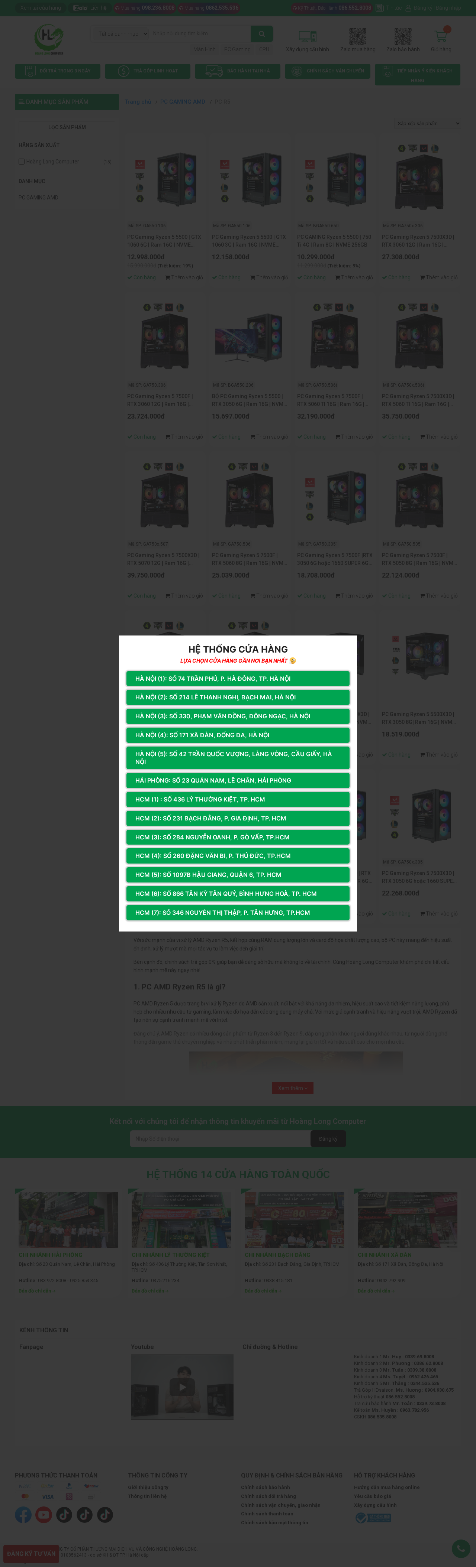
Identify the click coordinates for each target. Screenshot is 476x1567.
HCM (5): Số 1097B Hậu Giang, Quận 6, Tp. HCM (208, 874)
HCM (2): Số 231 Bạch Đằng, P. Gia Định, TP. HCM (210, 818)
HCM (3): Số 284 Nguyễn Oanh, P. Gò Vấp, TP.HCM (212, 837)
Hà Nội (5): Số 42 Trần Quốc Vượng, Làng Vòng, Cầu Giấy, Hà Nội (233, 757)
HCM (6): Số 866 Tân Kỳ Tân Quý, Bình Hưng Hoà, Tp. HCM (226, 893)
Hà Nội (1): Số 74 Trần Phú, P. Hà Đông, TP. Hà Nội (212, 678)
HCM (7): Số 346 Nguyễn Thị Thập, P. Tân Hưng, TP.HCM (222, 912)
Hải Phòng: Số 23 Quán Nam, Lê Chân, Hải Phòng (213, 780)
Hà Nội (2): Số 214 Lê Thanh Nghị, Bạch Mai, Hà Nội (215, 697)
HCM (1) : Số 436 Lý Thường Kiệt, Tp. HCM (200, 799)
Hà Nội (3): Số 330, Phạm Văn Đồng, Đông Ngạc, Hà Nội (222, 716)
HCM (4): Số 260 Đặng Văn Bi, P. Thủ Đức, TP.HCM (213, 855)
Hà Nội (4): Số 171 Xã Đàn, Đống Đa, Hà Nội (202, 735)
